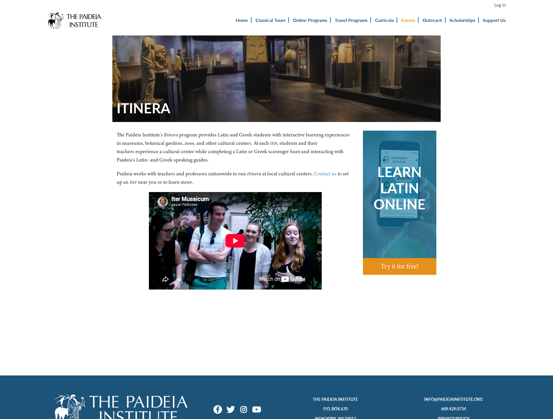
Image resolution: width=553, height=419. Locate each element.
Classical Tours (270, 20)
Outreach (432, 20)
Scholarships (462, 20)
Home (242, 20)
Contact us (325, 173)
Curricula (384, 20)
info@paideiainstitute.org (453, 399)
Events (408, 20)
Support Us (494, 20)
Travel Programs (351, 20)
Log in (500, 5)
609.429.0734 (453, 409)
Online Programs (310, 20)
